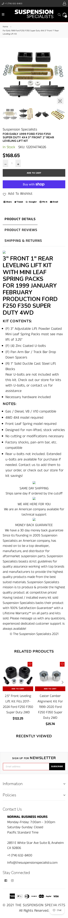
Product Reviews (21, 230)
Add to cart (18, 689)
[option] (34, 74)
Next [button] (60, 71)
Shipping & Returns (23, 240)
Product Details (20, 219)
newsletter (34, 758)
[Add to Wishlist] (30, 664)
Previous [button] (7, 71)
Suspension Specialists (20, 129)
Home (5, 26)
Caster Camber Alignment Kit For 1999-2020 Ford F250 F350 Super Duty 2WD (50, 706)
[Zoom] (60, 101)
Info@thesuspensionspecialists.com (32, 862)
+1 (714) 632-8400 (13, 3)
